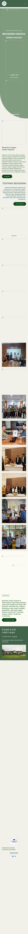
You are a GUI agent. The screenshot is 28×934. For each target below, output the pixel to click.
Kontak (14, 636)
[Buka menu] (25, 3)
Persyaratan (7, 176)
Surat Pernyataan (20, 203)
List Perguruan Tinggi (9, 620)
